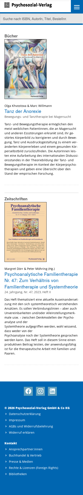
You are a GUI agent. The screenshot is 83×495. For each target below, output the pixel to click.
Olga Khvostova (15, 106)
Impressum (17, 420)
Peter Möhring (37, 269)
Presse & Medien (21, 462)
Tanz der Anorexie (22, 111)
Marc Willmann (41, 106)
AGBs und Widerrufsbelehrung (31, 426)
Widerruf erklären (21, 432)
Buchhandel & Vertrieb (25, 455)
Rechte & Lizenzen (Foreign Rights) (33, 468)
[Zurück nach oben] (76, 488)
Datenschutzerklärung (25, 414)
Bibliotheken (18, 474)
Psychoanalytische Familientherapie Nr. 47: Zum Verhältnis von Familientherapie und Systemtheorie (41, 280)
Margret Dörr (13, 269)
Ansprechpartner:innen (26, 449)
